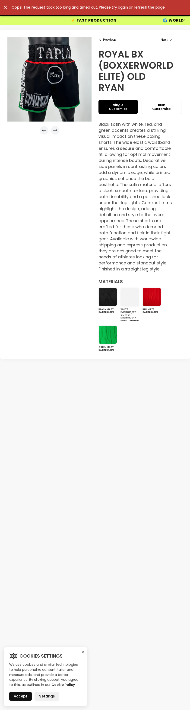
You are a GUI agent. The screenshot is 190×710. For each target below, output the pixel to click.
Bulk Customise (161, 107)
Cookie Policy (63, 684)
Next (164, 39)
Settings (47, 696)
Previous (110, 39)
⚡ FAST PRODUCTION (70, 20)
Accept (20, 696)
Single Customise (118, 107)
